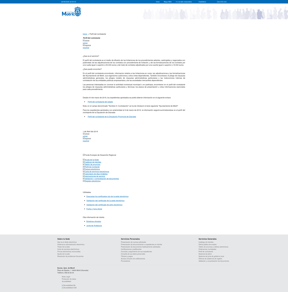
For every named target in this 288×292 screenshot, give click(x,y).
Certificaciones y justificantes (131, 249)
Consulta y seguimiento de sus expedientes (136, 251)
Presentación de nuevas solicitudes (133, 242)
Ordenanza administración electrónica (70, 244)
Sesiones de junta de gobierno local (211, 256)
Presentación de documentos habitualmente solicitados (140, 247)
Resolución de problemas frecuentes (70, 256)
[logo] (71, 11)
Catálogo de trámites (206, 242)
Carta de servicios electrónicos (68, 249)
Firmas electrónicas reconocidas (68, 251)
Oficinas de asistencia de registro (210, 258)
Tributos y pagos (127, 256)
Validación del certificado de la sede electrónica (105, 200)
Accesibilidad (66, 281)
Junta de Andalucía (94, 225)
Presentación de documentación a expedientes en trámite (141, 244)
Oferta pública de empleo (208, 244)
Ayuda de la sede (63, 254)
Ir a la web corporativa (184, 1)
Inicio (158, 1)
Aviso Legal (66, 276)
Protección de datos (69, 279)
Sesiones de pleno (205, 254)
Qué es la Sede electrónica (67, 242)
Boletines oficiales (93, 221)
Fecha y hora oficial (94, 209)
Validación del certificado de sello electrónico (104, 204)
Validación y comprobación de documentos (214, 261)
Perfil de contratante (206, 251)
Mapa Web (168, 1)
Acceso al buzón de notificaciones (133, 258)
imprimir (86, 47)
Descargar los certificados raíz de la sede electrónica (107, 196)
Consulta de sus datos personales (133, 254)
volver (85, 43)
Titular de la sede (63, 247)
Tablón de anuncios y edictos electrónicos (213, 247)
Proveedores (125, 261)
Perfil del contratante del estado (100, 101)
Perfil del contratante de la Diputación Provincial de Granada (112, 116)
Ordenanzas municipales (207, 249)
